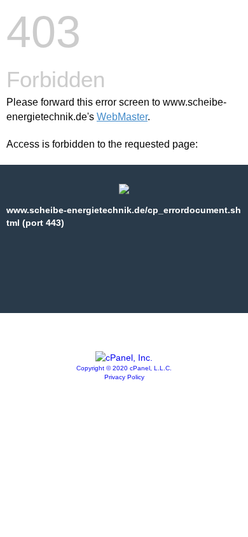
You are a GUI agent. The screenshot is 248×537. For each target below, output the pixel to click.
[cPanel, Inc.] (124, 357)
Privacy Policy (124, 376)
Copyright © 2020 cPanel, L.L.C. (124, 368)
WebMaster (122, 116)
